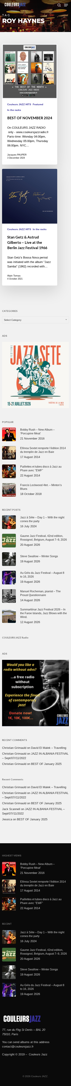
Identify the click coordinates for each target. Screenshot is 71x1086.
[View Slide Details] (35, 375)
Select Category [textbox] (12, 320)
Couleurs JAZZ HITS (19, 104)
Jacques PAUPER (17, 154)
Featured (38, 104)
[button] (66, 5)
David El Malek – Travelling (48, 747)
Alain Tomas (14, 275)
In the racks (14, 110)
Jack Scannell (11, 809)
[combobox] (35, 319)
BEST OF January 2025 (46, 764)
